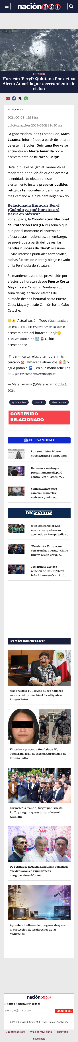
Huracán (38, 402)
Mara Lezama (59, 402)
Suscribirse (64, 1011)
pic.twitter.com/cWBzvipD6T (36, 374)
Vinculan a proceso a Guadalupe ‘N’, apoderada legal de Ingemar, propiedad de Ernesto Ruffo (38, 754)
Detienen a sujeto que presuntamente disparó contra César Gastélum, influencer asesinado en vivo (47, 477)
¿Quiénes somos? (15, 1032)
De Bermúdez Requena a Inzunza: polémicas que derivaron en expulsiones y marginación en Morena (39, 871)
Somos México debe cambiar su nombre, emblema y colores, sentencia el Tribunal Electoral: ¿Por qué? (45, 497)
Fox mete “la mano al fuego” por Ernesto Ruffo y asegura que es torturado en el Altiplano (36, 812)
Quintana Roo (19, 402)
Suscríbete (39, 1039)
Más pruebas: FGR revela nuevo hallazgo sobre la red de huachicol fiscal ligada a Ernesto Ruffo (36, 695)
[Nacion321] (39, 6)
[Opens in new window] (16, 454)
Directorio (63, 1032)
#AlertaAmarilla (44, 327)
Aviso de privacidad (41, 1032)
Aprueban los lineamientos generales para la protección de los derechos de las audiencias (38, 929)
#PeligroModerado (21, 339)
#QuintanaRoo (58, 320)
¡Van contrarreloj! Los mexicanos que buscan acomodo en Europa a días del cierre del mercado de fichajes (49, 534)
